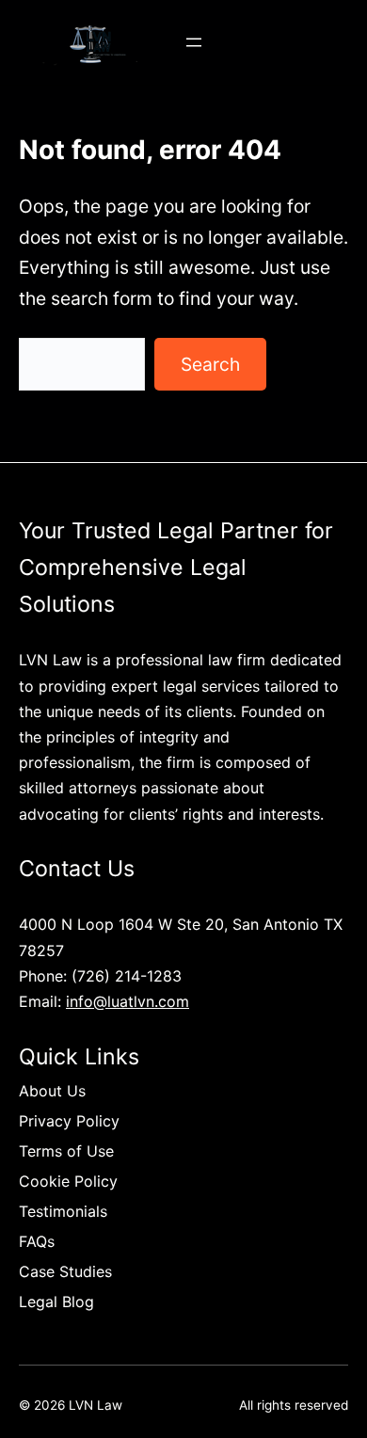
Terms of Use (66, 1151)
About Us (52, 1090)
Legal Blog (56, 1301)
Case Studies (65, 1271)
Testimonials (63, 1211)
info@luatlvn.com (127, 1001)
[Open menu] (194, 42)
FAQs (37, 1241)
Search (210, 364)
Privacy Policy (69, 1120)
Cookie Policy (68, 1181)
